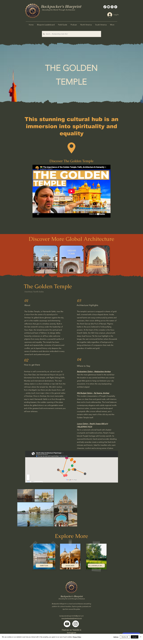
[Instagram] (112, 6)
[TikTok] (104, 6)
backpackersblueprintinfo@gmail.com (71, 616)
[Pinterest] (115, 6)
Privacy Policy (77, 637)
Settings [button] (115, 637)
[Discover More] (45, 260)
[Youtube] (108, 6)
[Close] (140, 636)
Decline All (125, 637)
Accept (134, 637)
